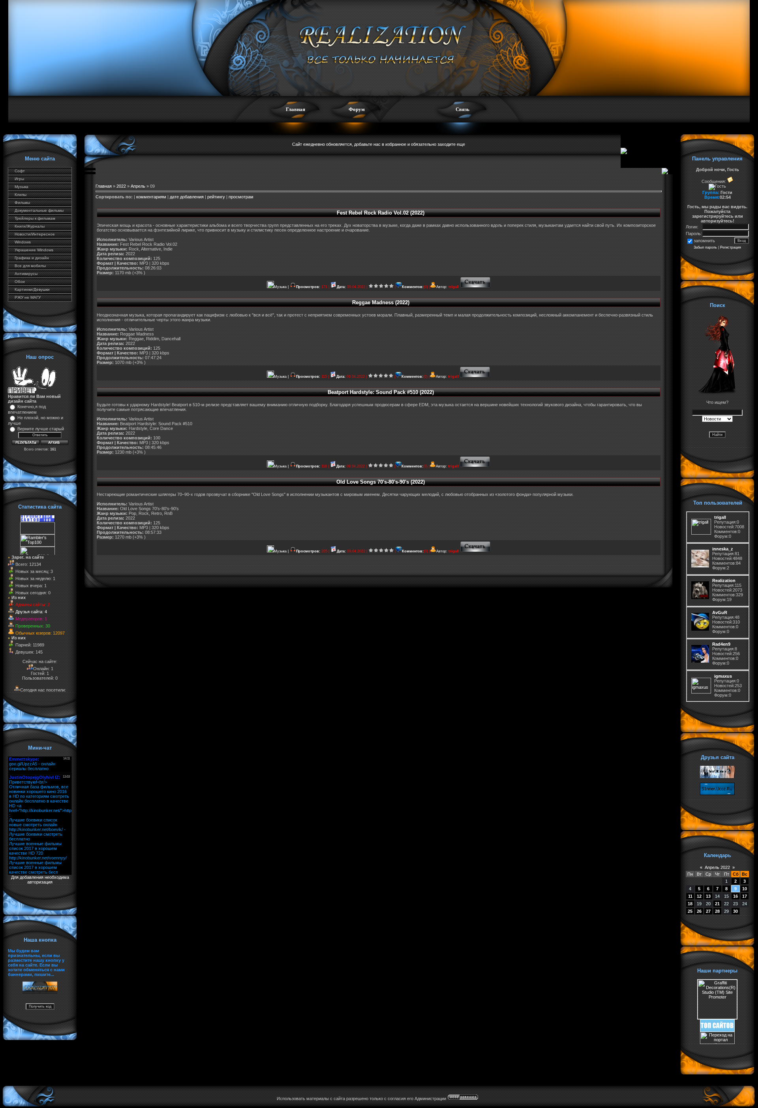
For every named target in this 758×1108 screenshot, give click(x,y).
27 (708, 911)
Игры (19, 179)
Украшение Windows (34, 250)
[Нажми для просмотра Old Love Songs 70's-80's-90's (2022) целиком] (475, 551)
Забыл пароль (705, 247)
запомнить (704, 240)
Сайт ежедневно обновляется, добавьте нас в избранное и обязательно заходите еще (378, 144)
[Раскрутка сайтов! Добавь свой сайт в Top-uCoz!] (717, 1030)
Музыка (21, 187)
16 (735, 896)
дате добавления (187, 196)
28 (717, 911)
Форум (357, 109)
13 (708, 896)
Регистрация (730, 247)
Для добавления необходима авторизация (40, 879)
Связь (462, 109)
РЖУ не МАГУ (28, 297)
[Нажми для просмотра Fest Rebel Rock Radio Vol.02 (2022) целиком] (475, 287)
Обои (20, 281)
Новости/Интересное (35, 234)
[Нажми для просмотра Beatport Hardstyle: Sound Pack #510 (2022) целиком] (475, 466)
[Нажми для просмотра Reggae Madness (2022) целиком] (475, 377)
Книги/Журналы (30, 226)
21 (717, 903)
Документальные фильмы (39, 210)
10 (744, 888)
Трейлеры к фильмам (35, 218)
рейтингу (216, 196)
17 (744, 896)
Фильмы (22, 202)
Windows (23, 242)
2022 (121, 186)
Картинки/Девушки (32, 289)
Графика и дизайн (32, 258)
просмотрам (241, 196)
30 (735, 911)
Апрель (138, 186)
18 (690, 903)
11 (690, 896)
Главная (295, 109)
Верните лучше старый (40, 428)
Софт (20, 171)
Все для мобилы (30, 266)
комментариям (151, 196)
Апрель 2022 (717, 867)
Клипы (20, 194)
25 (690, 911)
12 (699, 896)
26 (699, 911)
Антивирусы (26, 273)
